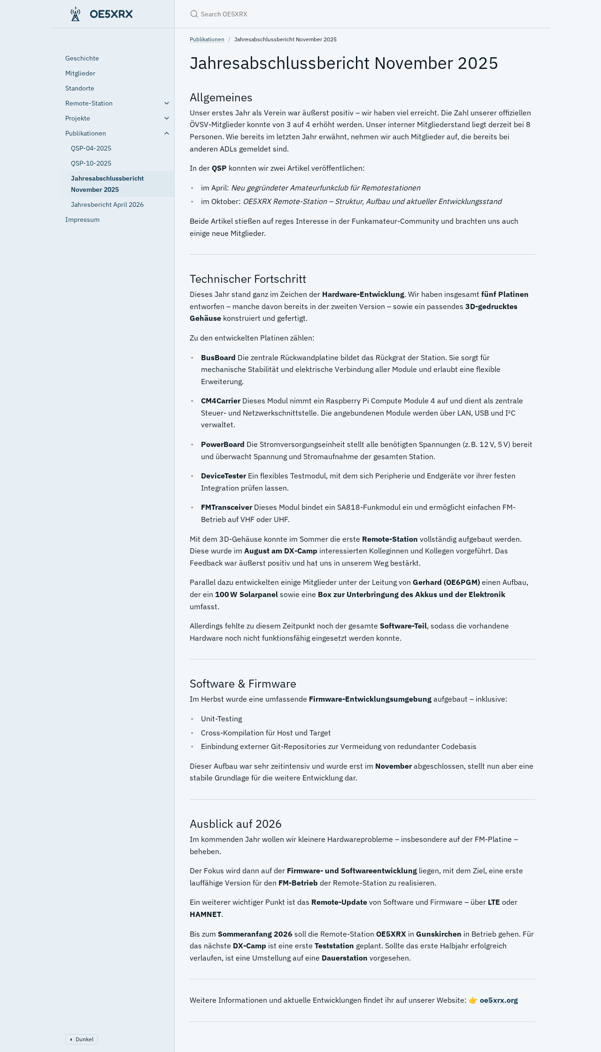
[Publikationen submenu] (166, 133)
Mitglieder (80, 73)
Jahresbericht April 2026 (107, 204)
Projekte (77, 118)
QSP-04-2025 (91, 148)
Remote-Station (89, 103)
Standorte (79, 88)
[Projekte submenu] (166, 118)
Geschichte (82, 58)
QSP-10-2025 (91, 163)
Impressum (82, 219)
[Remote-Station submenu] (166, 103)
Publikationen (85, 133)
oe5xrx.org (499, 1000)
